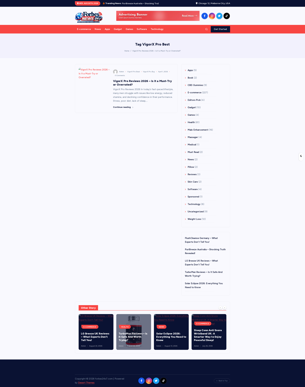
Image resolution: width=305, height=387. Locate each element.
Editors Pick (194, 103)
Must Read (193, 155)
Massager (193, 141)
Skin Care (193, 185)
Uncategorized (196, 215)
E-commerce (84, 32)
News (98, 32)
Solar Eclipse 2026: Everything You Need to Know (171, 340)
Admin (121, 75)
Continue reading (122, 111)
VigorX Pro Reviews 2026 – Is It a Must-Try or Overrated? (156, 54)
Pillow (191, 170)
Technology (157, 32)
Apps (107, 32)
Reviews (192, 178)
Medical (192, 148)
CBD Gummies (195, 88)
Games (129, 32)
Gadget (118, 32)
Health (191, 126)
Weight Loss (194, 222)
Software (142, 32)
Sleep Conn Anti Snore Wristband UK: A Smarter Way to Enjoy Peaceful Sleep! (208, 338)
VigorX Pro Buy (149, 75)
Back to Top (223, 384)
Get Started (220, 32)
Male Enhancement (198, 133)
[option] (96, 336)
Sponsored (193, 200)
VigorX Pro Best (133, 75)
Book (190, 81)
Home (126, 54)
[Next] (224, 311)
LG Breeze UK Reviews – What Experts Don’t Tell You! (95, 340)
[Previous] (220, 311)
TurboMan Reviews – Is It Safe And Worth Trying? (133, 340)
